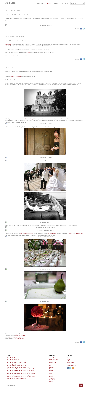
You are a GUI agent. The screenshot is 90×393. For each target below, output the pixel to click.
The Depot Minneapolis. (26, 233)
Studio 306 (8, 44)
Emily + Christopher (11, 67)
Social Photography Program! (15, 36)
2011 (8, 368)
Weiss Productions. (20, 335)
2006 (8, 376)
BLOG (49, 3)
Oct (23, 361)
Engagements (52, 364)
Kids (50, 365)
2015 (8, 362)
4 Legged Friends (53, 357)
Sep (18, 359)
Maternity (51, 372)
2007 (8, 375)
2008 (8, 373)
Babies (51, 361)
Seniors (51, 373)
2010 (8, 370)
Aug (13, 357)
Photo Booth (52, 379)
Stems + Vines (52, 233)
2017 (8, 359)
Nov (15, 357)
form (28, 52)
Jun (15, 359)
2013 (8, 365)
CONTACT (65, 3)
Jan (10, 359)
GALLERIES (40, 3)
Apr (13, 362)
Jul (16, 359)
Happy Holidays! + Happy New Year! (17, 14)
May (11, 357)
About (68, 357)
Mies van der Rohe (16, 76)
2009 (8, 372)
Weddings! (52, 378)
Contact (68, 359)
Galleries (69, 361)
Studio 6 (71, 233)
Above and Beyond (53, 359)
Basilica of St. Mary (28, 119)
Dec (25, 362)
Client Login (69, 364)
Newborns (51, 367)
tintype (51, 376)
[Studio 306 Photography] (10, 3)
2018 (8, 357)
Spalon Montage (19, 338)
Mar (13, 361)
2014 (8, 364)
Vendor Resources (71, 365)
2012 (8, 367)
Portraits (51, 370)
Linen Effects (79, 233)
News (50, 368)
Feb (12, 359)
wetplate (51, 381)
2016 (8, 361)
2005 (8, 378)
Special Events (52, 375)
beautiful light (52, 362)
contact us (12, 55)
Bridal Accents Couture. (15, 337)
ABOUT (56, 3)
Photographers (70, 362)
